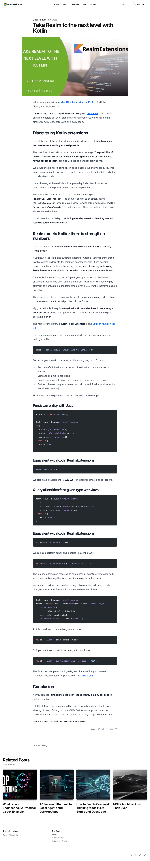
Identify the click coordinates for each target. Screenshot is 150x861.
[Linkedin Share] (107, 729)
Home (56, 4)
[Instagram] (135, 855)
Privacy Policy (14, 835)
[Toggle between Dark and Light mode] (122, 4)
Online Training (57, 838)
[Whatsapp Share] (111, 729)
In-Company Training (59, 841)
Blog (84, 4)
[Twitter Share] (98, 729)
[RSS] (140, 855)
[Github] (144, 855)
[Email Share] (115, 729)
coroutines (92, 113)
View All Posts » (9, 764)
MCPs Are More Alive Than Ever (127, 806)
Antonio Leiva (10, 831)
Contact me (139, 4)
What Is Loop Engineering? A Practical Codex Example (19, 807)
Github (93, 4)
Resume (75, 4)
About (65, 4)
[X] (130, 855)
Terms (5, 835)
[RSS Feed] (127, 4)
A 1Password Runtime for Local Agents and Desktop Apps (56, 807)
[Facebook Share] (102, 729)
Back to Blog (41, 745)
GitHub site (87, 675)
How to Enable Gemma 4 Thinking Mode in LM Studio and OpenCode (92, 807)
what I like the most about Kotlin (77, 102)
